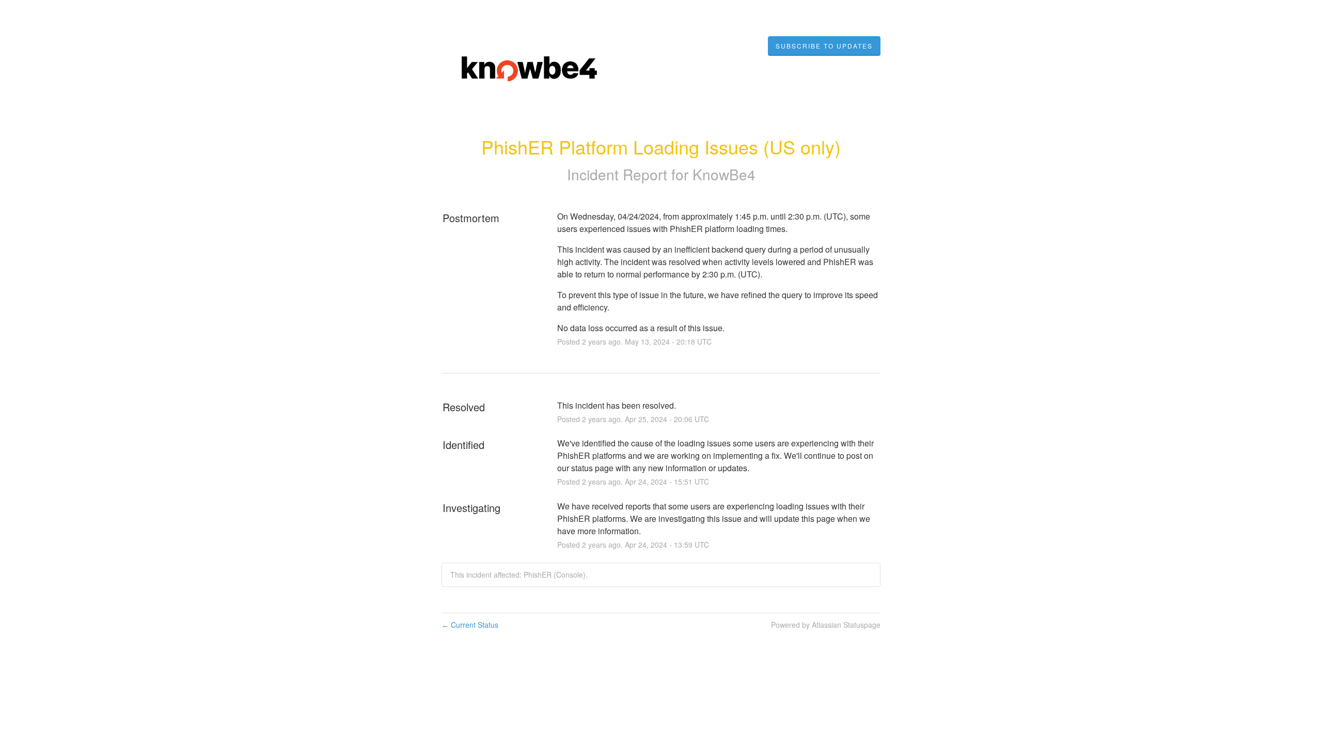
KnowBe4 (724, 174)
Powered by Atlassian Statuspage (825, 624)
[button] (824, 46)
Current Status (470, 624)
